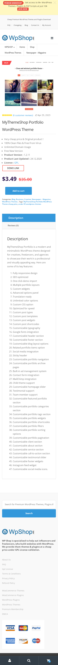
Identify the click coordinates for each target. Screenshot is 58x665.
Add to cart (18, 190)
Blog (26, 25)
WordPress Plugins (11, 600)
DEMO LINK (13, 168)
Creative (27, 199)
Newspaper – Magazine (41, 199)
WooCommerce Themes (13, 590)
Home (22, 47)
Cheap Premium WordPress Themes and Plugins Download (29, 19)
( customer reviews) (23, 115)
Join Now (22, 9)
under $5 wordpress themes (29, 204)
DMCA (5, 614)
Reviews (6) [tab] (13, 225)
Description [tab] (15, 218)
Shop (32, 47)
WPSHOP (9, 47)
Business (19, 199)
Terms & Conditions (11, 573)
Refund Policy (8, 583)
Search (29, 513)
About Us (6, 559)
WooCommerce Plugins (13, 595)
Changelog (17, 25)
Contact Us (35, 25)
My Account (46, 25)
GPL (16, 162)
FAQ (8, 25)
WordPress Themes (10, 201)
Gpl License (7, 569)
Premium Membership (12, 609)
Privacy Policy (8, 578)
